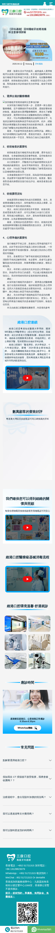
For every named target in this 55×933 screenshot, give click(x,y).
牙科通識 (39, 64)
